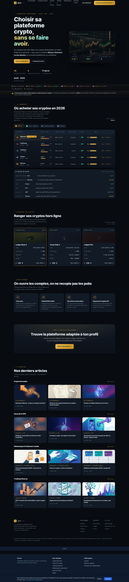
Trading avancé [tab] (49, 126)
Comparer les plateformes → (104, 3)
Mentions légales (89, 563)
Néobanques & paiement (59, 568)
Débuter (82, 523)
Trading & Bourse (57, 566)
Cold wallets (96, 523)
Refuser (99, 578)
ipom (19, 3)
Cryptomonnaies (57, 561)
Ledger (95, 526)
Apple (54, 573)
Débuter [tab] (20, 126)
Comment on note (38, 61)
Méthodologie (109, 523)
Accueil (86, 561)
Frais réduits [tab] (33, 126)
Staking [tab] (62, 126)
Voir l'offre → (106, 137)
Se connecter (87, 3)
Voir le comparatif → (22, 61)
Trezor (95, 528)
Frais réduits (83, 526)
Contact (107, 528)
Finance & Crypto (57, 563)
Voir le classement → (65, 346)
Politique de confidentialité (92, 566)
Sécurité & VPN (56, 570)
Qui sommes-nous (110, 526)
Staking (82, 531)
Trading (82, 528)
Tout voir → (111, 381)
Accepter (108, 578)
